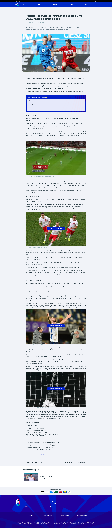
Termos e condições (47, 515)
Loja (38, 503)
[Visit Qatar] (69, 492)
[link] (24, 5)
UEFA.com (52, 501)
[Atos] (51, 492)
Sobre (38, 501)
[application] (56, 158)
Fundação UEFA (53, 503)
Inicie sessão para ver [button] (57, 228)
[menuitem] (29, 5)
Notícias (26, 503)
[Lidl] (65, 492)
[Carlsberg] (56, 492)
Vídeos (26, 501)
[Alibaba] (47, 492)
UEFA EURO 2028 (17, 5)
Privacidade (30, 515)
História (26, 506)
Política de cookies (65, 515)
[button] (56, 5)
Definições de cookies (82, 515)
